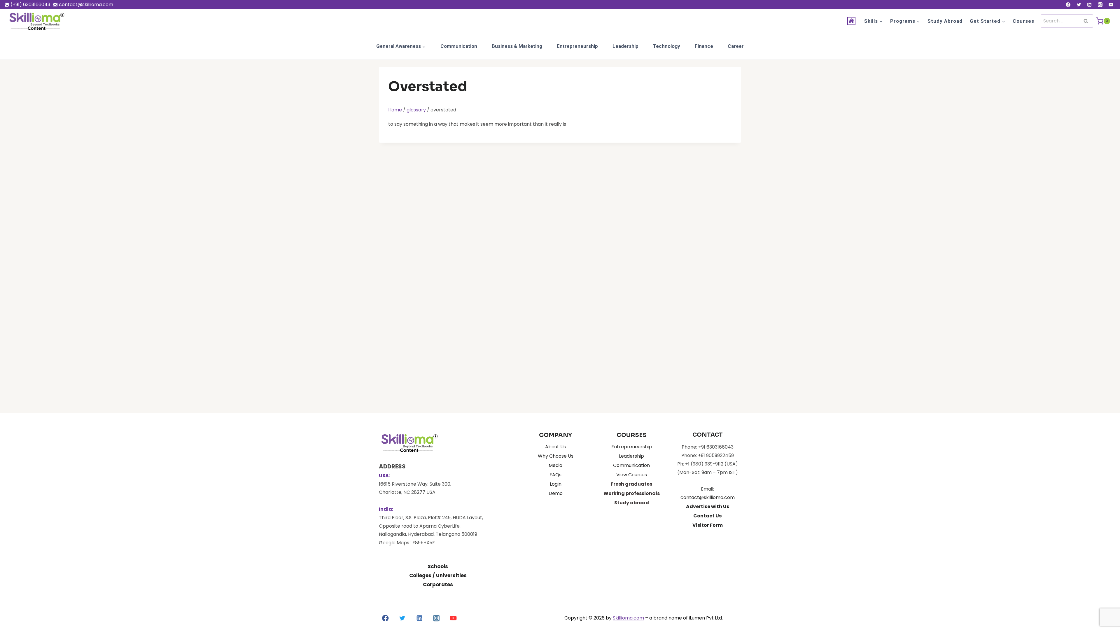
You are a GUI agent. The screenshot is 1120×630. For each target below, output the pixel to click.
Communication (458, 46)
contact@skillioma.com (707, 497)
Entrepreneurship (577, 46)
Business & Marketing (517, 46)
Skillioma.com (628, 618)
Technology (666, 46)
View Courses (631, 474)
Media (555, 465)
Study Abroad (945, 21)
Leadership (625, 46)
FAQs (555, 474)
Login (555, 484)
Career (736, 46)
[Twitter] (1079, 4)
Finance (704, 46)
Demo (556, 493)
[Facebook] (1068, 4)
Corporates (438, 584)
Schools (438, 566)
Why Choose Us (555, 456)
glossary (416, 109)
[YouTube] (1111, 4)
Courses (1023, 21)
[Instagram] (1100, 4)
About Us (555, 446)
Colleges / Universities (438, 575)
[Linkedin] (1089, 4)
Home (395, 109)
